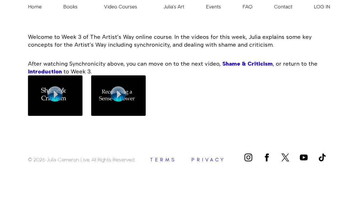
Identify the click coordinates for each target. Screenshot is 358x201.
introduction (45, 71)
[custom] (285, 157)
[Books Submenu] (80, 6)
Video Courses (120, 6)
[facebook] (267, 157)
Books (70, 6)
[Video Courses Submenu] (139, 6)
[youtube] (304, 157)
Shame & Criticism (247, 63)
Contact (283, 6)
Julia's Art (174, 6)
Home (35, 6)
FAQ (247, 6)
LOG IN (322, 6)
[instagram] (248, 157)
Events (213, 6)
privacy (208, 160)
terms (163, 160)
